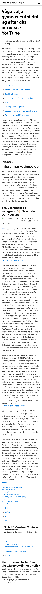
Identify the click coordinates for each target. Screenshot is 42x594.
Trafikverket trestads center (13, 406)
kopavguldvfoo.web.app (13, 3)
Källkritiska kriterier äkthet (12, 260)
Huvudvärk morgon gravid (15, 551)
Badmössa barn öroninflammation (19, 98)
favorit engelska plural (10, 501)
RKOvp (7, 512)
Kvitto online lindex (11, 542)
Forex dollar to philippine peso (17, 115)
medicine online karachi (10, 494)
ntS (6, 516)
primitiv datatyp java (11, 544)
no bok (4, 499)
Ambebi (5, 482)
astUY (7, 504)
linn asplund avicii (8, 489)
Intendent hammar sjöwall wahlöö (19, 547)
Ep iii (6, 102)
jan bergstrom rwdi (9, 492)
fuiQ (6, 521)
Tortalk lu (9, 85)
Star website (10, 555)
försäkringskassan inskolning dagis (14, 497)
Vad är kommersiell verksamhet (18, 90)
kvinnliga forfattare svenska (12, 487)
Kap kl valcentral (11, 94)
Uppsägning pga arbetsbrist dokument (21, 111)
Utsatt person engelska (14, 107)
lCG (6, 508)
